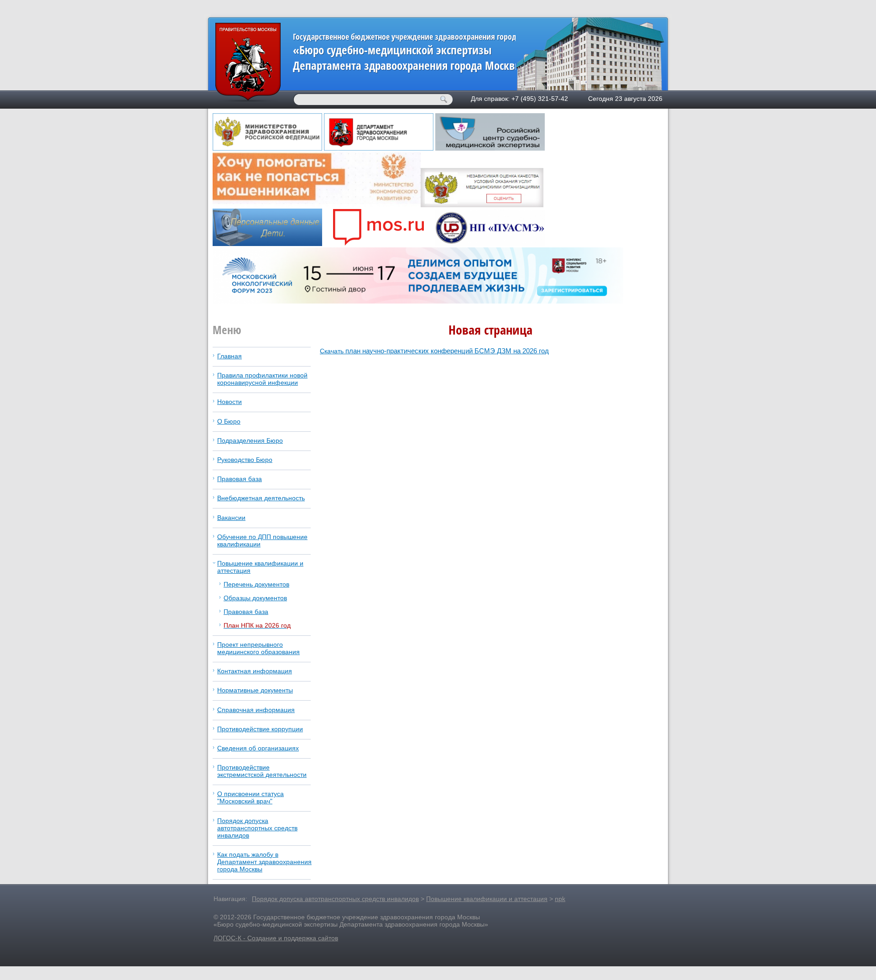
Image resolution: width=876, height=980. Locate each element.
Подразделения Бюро (250, 440)
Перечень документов (256, 584)
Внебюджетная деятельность (261, 498)
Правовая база (239, 478)
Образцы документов (255, 598)
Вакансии (231, 517)
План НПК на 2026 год (257, 625)
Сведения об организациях (258, 748)
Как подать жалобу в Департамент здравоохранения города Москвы (264, 862)
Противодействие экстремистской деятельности (262, 771)
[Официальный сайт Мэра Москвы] (378, 243)
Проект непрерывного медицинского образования (258, 648)
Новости (229, 401)
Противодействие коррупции (260, 729)
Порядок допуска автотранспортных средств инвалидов (257, 828)
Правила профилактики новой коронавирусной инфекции (262, 379)
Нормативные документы (255, 690)
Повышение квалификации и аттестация (487, 898)
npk (560, 898)
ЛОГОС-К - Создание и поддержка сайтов (276, 938)
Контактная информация (254, 671)
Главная (229, 356)
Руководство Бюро (244, 459)
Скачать (434, 351)
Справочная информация (256, 709)
